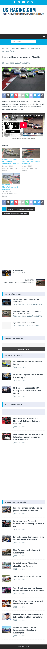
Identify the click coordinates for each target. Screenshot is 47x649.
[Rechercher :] (23, 42)
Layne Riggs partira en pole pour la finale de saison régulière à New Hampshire (28, 437)
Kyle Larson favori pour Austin (24, 322)
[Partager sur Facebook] (4, 95)
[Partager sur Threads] (42, 95)
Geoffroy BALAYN (23, 63)
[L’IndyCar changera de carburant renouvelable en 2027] (6, 603)
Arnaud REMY (34, 325)
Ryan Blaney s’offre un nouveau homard (27, 363)
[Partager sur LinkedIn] (12, 95)
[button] (43, 36)
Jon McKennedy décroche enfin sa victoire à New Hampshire (28, 538)
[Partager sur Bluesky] (39, 95)
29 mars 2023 (20, 304)
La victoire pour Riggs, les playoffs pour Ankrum (25, 564)
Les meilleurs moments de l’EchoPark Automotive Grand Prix (11, 161)
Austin (10, 209)
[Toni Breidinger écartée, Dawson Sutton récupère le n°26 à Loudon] (6, 590)
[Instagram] (28, 2)
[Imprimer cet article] (23, 95)
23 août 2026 (20, 380)
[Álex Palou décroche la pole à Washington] (6, 552)
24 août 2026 (20, 367)
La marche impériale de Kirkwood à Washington (28, 376)
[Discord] (32, 2)
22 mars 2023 (20, 325)
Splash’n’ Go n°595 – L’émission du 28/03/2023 (26, 300)
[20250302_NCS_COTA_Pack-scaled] (23, 90)
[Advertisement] (24, 24)
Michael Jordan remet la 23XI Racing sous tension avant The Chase (27, 390)
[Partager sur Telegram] (35, 95)
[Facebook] (15, 2)
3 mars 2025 (9, 63)
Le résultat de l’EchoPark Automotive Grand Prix (31, 161)
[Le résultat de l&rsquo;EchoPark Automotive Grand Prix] (31, 153)
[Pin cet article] (16, 95)
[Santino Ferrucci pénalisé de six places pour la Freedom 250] (6, 509)
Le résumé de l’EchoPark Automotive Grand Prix (11, 187)
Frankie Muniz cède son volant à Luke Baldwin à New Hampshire (28, 615)
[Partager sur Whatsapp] (27, 95)
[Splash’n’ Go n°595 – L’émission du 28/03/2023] (6, 302)
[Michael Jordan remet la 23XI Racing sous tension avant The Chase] (6, 389)
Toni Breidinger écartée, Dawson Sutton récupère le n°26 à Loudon (28, 589)
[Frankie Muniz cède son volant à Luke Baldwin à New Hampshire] (6, 616)
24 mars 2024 (20, 316)
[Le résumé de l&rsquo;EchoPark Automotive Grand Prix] (11, 178)
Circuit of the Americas (25, 209)
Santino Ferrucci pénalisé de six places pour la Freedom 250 (27, 509)
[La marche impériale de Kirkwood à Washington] (6, 376)
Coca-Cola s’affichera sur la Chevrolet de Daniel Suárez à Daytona (26, 421)
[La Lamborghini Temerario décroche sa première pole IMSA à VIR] (6, 523)
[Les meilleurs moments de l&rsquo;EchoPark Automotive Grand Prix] (11, 153)
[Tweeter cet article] (8, 95)
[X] (19, 2)
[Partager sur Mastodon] (31, 95)
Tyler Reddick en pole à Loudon (27, 576)
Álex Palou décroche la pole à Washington (26, 551)
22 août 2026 (20, 427)
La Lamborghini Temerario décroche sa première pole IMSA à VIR (28, 524)
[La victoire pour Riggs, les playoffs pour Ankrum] (6, 565)
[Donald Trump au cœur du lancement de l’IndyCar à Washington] (6, 629)
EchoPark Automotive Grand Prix (15, 213)
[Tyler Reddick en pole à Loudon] (6, 578)
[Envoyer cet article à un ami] (19, 95)
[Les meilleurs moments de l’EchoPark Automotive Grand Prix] (6, 313)
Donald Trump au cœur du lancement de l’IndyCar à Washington (24, 630)
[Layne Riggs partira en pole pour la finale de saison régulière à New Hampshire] (6, 436)
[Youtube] (24, 2)
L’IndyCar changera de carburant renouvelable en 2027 (28, 602)
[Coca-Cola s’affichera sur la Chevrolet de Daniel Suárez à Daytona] (6, 420)
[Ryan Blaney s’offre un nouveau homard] (6, 363)
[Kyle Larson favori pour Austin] (6, 325)
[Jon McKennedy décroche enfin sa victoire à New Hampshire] (6, 539)
